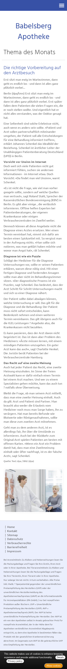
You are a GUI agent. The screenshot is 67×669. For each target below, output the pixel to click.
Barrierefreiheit (17, 547)
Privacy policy (15, 661)
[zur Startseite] (33, 16)
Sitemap (12, 535)
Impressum (14, 551)
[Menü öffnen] (61, 5)
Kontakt (12, 531)
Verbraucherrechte (19, 543)
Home (11, 526)
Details (60, 657)
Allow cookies (53, 665)
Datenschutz (15, 539)
